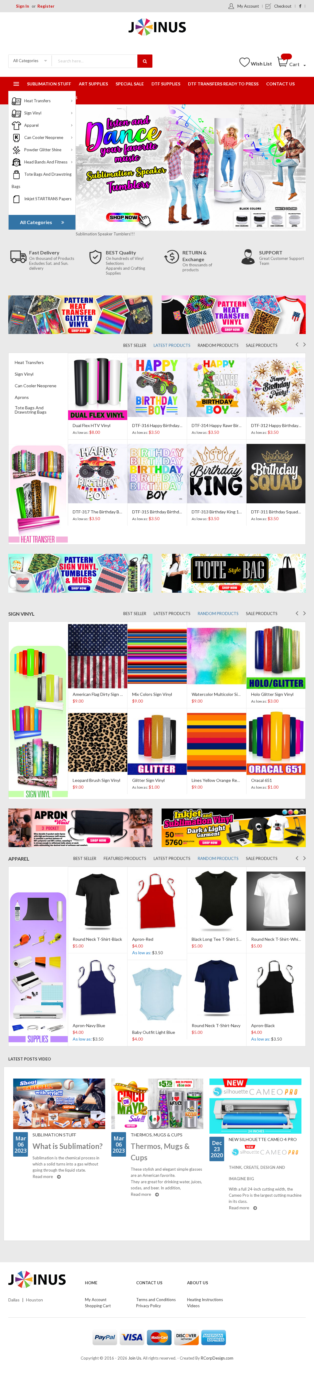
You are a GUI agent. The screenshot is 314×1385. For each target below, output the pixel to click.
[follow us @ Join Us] (300, 6)
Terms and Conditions (156, 1299)
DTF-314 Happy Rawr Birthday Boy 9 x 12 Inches (238, 425)
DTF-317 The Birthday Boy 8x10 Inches (110, 511)
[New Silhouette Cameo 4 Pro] (255, 1106)
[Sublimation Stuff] (59, 1104)
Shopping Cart (98, 1305)
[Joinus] (42, 1280)
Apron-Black (263, 1025)
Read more (43, 1176)
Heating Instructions (205, 1299)
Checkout (282, 6)
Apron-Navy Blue (89, 1025)
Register (46, 6)
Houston (34, 1299)
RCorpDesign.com (217, 1358)
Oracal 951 (261, 694)
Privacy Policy (148, 1305)
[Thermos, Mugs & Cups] (157, 1104)
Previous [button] (297, 344)
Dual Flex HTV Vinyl (91, 425)
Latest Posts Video (29, 1059)
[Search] (144, 61)
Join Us (134, 1358)
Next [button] (304, 344)
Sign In (22, 6)
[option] (97, 439)
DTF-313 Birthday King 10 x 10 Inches (228, 511)
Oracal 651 (202, 780)
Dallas (14, 1299)
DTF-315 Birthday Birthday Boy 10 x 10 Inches (176, 511)
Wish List (261, 63)
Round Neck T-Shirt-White (276, 939)
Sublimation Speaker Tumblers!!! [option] (105, 233)
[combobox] (102, 60)
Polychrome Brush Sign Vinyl (278, 780)
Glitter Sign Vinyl (89, 780)
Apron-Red (142, 939)
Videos (193, 1305)
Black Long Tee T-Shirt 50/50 (219, 939)
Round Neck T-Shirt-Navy (216, 1025)
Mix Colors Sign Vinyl (93, 694)
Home (91, 1282)
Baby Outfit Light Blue (153, 1032)
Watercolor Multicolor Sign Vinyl (162, 694)
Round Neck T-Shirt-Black (97, 939)
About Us (197, 1282)
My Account (248, 6)
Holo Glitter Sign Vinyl (213, 694)
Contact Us (149, 1282)
